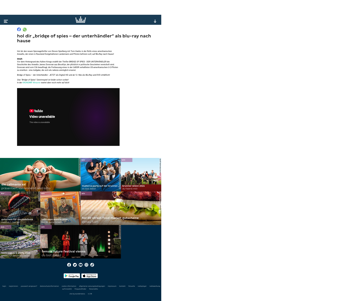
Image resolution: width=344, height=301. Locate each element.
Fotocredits (93, 289)
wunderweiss (80, 294)
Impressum (112, 286)
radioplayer (142, 286)
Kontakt (122, 286)
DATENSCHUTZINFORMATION (49, 286)
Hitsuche (131, 286)
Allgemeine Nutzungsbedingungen (92, 286)
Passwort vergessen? (29, 286)
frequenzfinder (81, 289)
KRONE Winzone (31, 82)
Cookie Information (69, 286)
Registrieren (13, 286)
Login (4, 286)
